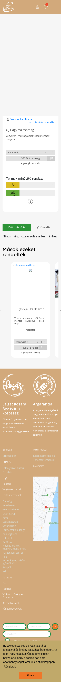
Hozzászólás (36, 122)
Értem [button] (30, 675)
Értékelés (49, 122)
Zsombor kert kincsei (21, 119)
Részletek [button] (10, 666)
